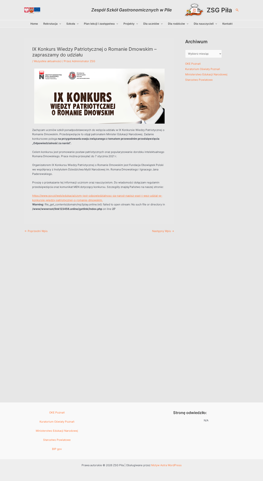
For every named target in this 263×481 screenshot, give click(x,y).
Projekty (129, 23)
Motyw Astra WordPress (166, 465)
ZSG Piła (219, 10)
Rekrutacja (50, 23)
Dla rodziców (176, 23)
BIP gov (57, 449)
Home (34, 23)
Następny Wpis (163, 231)
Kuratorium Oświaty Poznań (202, 69)
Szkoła (70, 23)
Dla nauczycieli (204, 23)
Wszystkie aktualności (48, 61)
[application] (59, 23)
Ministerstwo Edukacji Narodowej (206, 74)
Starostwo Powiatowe (199, 79)
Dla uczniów (151, 23)
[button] (237, 10)
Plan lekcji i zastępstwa (99, 23)
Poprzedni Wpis (36, 231)
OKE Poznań (193, 63)
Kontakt (227, 23)
